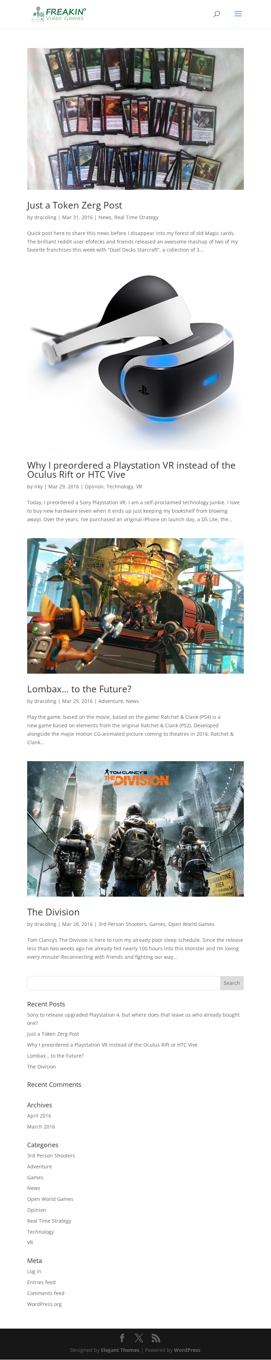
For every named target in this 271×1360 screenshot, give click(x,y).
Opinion (94, 486)
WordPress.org (44, 1304)
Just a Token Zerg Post (74, 205)
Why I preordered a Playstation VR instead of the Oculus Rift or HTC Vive (131, 470)
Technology (120, 486)
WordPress (187, 1350)
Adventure (110, 701)
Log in (34, 1271)
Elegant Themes (120, 1350)
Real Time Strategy (136, 217)
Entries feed (41, 1282)
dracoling (45, 217)
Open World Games (191, 924)
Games (157, 924)
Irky (38, 486)
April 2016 (39, 1115)
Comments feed (46, 1293)
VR (139, 486)
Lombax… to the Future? (79, 688)
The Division (53, 911)
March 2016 (41, 1126)
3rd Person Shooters (122, 924)
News (105, 217)
